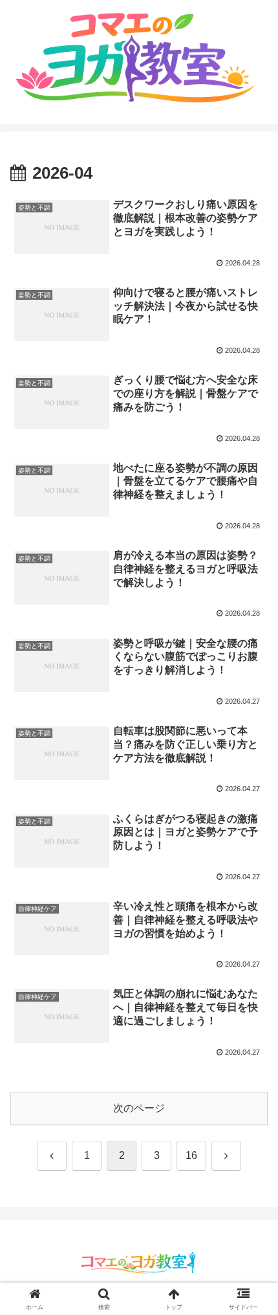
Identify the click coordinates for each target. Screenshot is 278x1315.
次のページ (139, 1108)
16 (191, 1155)
